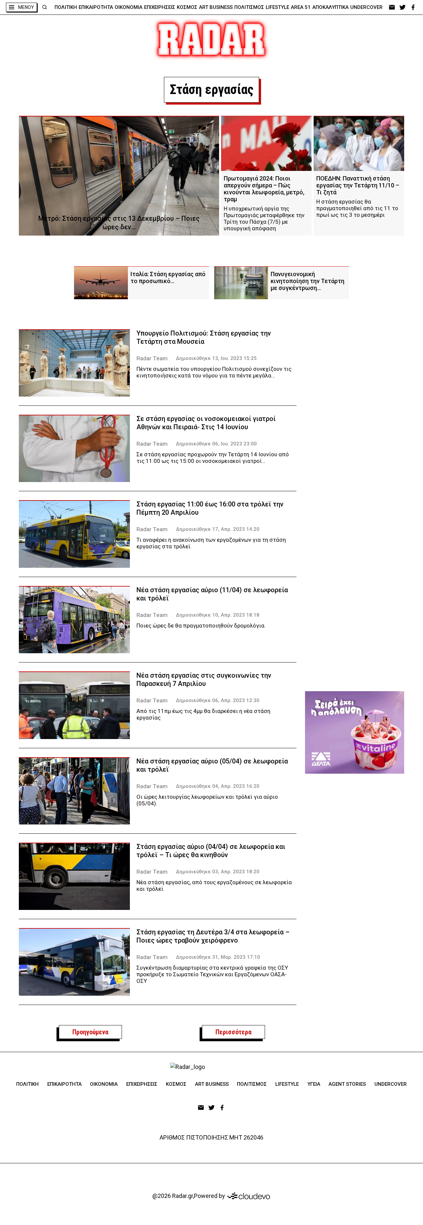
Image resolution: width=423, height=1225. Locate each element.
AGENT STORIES (347, 1084)
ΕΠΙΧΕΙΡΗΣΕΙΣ (159, 7)
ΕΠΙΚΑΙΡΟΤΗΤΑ (96, 7)
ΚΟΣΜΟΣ (187, 7)
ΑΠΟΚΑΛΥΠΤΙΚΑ (330, 7)
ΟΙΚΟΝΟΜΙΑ (128, 7)
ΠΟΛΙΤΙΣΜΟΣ (249, 7)
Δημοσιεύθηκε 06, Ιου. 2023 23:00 (216, 444)
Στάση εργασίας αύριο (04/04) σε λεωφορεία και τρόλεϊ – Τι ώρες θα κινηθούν (210, 851)
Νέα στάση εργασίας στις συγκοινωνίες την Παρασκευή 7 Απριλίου (203, 679)
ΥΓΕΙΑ (313, 1084)
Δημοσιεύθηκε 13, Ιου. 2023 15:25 (216, 358)
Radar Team (152, 358)
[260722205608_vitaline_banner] (354, 732)
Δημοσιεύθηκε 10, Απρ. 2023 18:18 (217, 615)
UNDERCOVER (366, 7)
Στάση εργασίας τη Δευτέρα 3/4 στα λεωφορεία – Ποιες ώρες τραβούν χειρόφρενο (212, 936)
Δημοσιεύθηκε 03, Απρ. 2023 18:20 (217, 872)
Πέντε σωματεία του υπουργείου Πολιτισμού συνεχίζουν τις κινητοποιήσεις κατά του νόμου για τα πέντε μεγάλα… (213, 372)
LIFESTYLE (277, 7)
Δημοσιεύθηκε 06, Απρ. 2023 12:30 (217, 700)
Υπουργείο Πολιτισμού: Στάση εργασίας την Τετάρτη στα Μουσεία (203, 337)
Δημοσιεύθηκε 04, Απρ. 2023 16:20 (217, 786)
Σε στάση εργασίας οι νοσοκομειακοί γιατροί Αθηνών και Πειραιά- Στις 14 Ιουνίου (206, 423)
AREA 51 (301, 7)
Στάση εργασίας (211, 89)
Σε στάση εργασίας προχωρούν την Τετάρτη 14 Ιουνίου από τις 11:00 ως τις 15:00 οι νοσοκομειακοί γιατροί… (212, 457)
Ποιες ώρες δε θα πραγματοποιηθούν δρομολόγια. (201, 625)
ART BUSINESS (216, 7)
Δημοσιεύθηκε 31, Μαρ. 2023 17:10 (218, 957)
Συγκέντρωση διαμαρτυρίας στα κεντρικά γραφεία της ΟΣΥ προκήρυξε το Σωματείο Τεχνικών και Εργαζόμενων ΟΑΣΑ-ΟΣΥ (212, 974)
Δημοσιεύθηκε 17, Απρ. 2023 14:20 (217, 529)
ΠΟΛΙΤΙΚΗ (66, 7)
